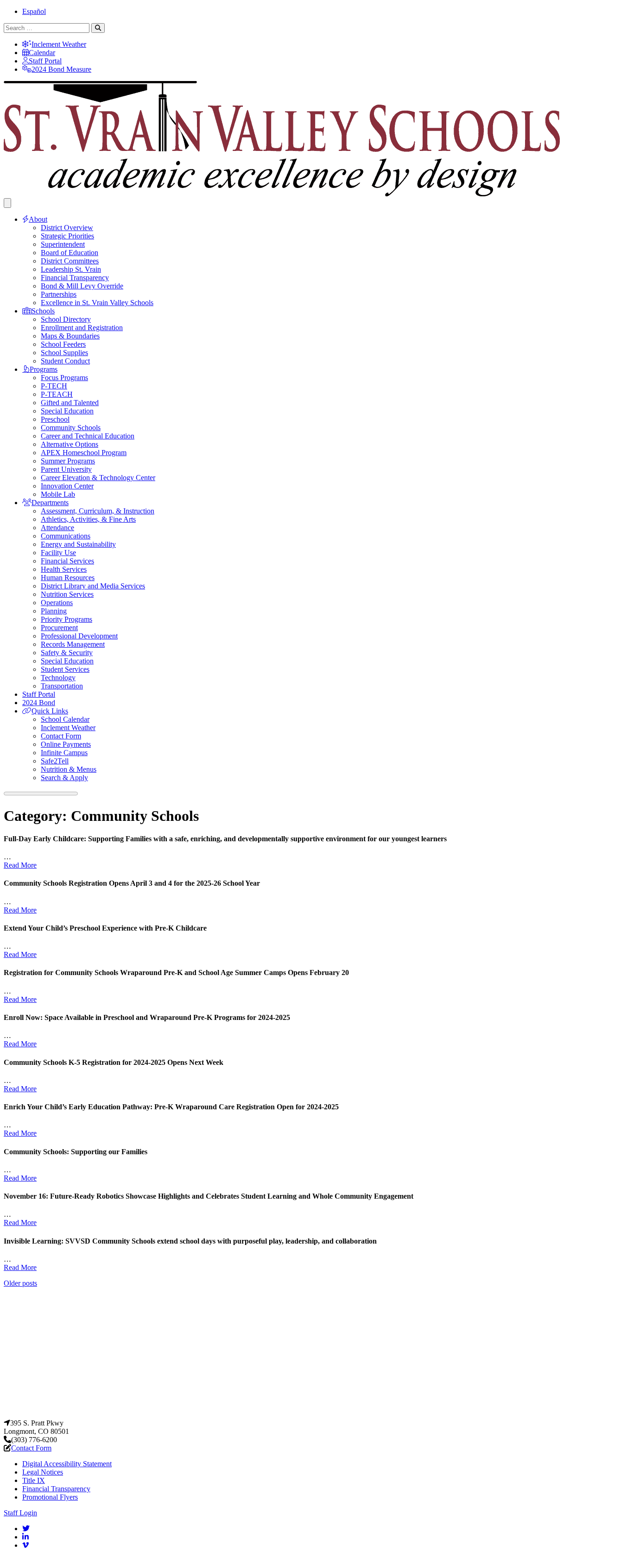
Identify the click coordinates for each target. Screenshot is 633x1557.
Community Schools (71, 427)
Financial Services (67, 561)
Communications (65, 536)
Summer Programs (68, 461)
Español (34, 11)
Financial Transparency (75, 277)
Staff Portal (45, 61)
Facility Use (58, 553)
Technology (58, 678)
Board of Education (69, 252)
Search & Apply (64, 778)
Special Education (67, 411)
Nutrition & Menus (68, 769)
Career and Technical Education (87, 436)
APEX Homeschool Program (84, 452)
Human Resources (68, 578)
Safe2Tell (55, 761)
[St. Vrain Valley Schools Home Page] (316, 1415)
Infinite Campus (64, 753)
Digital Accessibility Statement (67, 1464)
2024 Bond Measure (61, 69)
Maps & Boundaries (70, 336)
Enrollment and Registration (82, 327)
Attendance (57, 528)
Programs (43, 369)
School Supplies (64, 352)
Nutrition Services (67, 594)
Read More (20, 865)
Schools (43, 311)
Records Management (73, 644)
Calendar (42, 52)
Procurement (59, 628)
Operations (57, 603)
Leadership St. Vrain (71, 269)
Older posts (20, 1283)
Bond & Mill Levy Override (82, 286)
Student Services (65, 669)
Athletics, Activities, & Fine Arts (88, 519)
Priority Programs (66, 619)
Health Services (64, 569)
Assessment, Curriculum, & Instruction (97, 511)
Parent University (66, 469)
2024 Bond (38, 703)
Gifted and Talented (70, 402)
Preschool (55, 419)
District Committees (70, 261)
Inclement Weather (59, 44)
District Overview (67, 227)
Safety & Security (67, 653)
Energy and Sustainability (78, 544)
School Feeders (63, 344)
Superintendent (63, 244)
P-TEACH (57, 394)
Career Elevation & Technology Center (98, 477)
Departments (50, 502)
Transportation (62, 686)
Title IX (33, 1480)
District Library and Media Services (93, 586)
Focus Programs (64, 377)
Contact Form (61, 736)
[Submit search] (98, 28)
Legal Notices (42, 1472)
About (38, 219)
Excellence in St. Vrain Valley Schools (97, 302)
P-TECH (54, 386)
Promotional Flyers (50, 1497)
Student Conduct (65, 361)
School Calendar (65, 719)
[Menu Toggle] (7, 203)
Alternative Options (69, 444)
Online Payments (66, 744)
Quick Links (50, 711)
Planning (54, 611)
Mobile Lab (58, 494)
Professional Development (79, 636)
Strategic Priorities (67, 236)
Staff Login (20, 1513)
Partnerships (58, 294)
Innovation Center (67, 486)
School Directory (66, 319)
